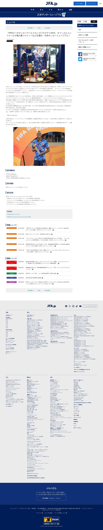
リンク (75, 425)
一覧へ (39, 28)
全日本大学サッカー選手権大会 (33, 335)
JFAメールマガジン (77, 427)
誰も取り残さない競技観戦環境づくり (57, 406)
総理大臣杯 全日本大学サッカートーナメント (36, 336)
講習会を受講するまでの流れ (33, 400)
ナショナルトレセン (54, 384)
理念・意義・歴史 (30, 408)
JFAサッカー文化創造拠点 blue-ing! (81, 369)
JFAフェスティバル (10, 397)
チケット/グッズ (92, 3)
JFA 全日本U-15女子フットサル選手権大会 (82, 357)
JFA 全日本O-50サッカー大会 (80, 341)
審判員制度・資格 (30, 385)
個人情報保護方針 (42, 508)
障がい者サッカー (9, 396)
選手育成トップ (53, 380)
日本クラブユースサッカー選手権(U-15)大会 (59, 336)
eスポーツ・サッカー (10, 349)
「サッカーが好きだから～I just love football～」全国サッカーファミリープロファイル (15, 400)
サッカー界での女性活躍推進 (56, 408)
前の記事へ (30, 28)
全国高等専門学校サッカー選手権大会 (34, 344)
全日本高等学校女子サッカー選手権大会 (82, 328)
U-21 (7, 321)
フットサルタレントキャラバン (56, 392)
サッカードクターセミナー (32, 428)
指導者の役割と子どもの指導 (33, 452)
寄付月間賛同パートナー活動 (56, 426)
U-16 (7, 326)
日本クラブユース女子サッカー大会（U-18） (83, 333)
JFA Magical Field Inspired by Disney (13, 384)
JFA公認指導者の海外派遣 (32, 417)
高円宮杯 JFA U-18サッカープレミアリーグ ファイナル (61, 316)
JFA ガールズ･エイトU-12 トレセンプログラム (59, 389)
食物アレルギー (30, 432)
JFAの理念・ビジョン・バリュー (51, 498)
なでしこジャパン (9, 331)
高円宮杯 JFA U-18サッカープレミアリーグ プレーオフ (61, 320)
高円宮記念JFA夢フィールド (55, 399)
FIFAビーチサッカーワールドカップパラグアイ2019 (19, 216)
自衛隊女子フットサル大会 (79, 352)
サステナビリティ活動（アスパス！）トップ (59, 404)
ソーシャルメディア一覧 (90, 306)
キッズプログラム (9, 392)
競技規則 (29, 389)
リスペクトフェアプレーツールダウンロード (36, 468)
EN (100, 4)
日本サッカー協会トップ (78, 380)
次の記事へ (47, 28)
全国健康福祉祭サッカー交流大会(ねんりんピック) (84, 346)
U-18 (7, 323)
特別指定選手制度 (53, 393)
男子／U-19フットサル (10, 341)
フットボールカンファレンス (33, 404)
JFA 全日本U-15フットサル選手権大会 (81, 356)
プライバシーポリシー (87, 508)
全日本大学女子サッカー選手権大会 (81, 320)
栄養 (28, 433)
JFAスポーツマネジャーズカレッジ (57, 416)
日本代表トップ (9, 315)
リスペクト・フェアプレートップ (33, 441)
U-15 (7, 327)
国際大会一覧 (29, 316)
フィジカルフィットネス (32, 415)
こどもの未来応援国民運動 (55, 415)
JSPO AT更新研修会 (31, 429)
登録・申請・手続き (78, 388)
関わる (61, 9)
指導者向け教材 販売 (31, 406)
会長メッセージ (77, 381)
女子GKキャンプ (53, 388)
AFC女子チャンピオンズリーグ (80, 334)
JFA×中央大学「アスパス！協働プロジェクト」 (59, 410)
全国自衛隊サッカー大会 (32, 332)
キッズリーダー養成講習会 (11, 393)
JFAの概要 (76, 382)
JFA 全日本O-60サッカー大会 (80, 343)
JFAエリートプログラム (55, 385)
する (51, 9)
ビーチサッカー (9, 346)
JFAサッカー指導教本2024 (32, 405)
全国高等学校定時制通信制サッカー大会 (58, 324)
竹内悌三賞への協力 (54, 413)
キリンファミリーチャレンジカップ (13, 388)
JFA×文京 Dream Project (78, 398)
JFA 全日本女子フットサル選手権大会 (81, 350)
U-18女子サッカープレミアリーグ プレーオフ (83, 324)
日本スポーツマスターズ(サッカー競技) (35, 333)
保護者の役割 (29, 453)
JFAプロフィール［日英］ (79, 400)
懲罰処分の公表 (30, 471)
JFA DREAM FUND (77, 399)
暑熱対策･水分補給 (31, 425)
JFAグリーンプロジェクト (55, 405)
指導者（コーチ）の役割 (32, 395)
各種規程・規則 (77, 387)
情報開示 (75, 389)
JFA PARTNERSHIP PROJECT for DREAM (35, 477)
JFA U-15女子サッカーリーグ (80, 327)
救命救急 (29, 426)
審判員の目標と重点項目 (32, 392)
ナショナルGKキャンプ (54, 387)
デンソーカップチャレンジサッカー (34, 339)
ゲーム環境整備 (53, 395)
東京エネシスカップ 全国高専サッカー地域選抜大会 (37, 346)
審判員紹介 (29, 387)
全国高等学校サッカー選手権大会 (57, 322)
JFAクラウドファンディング (32, 473)
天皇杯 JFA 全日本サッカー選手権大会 (34, 320)
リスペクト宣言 (30, 442)
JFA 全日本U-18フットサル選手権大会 (81, 355)
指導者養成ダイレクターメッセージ (34, 397)
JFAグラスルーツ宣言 (10, 381)
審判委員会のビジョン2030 (32, 381)
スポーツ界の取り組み (31, 459)
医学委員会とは (30, 437)
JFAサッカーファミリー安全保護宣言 (57, 409)
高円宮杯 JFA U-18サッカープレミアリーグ (59, 318)
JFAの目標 (76, 384)
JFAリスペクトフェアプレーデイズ (34, 460)
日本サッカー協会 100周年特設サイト (81, 395)
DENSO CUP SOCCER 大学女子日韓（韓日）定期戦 (37, 343)
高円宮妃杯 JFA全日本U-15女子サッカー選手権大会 (84, 326)
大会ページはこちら (12, 115)
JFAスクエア (8, 391)
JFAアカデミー (53, 396)
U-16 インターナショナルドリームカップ (58, 328)
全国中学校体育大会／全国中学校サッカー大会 (59, 333)
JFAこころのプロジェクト (55, 412)
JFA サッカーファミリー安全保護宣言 (34, 444)
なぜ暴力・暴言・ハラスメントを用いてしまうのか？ (37, 449)
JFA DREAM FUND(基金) (32, 475)
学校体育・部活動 (9, 395)
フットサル (76, 409)
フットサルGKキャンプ (54, 391)
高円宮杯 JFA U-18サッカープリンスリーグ (59, 319)
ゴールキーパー (30, 413)
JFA (51, 377)
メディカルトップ (30, 422)
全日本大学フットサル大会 (79, 353)
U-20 (7, 332)
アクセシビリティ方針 (24, 508)
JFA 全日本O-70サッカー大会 (80, 344)
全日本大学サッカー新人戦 (32, 337)
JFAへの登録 (79, 3)
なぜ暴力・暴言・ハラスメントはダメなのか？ (36, 451)
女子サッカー (76, 406)
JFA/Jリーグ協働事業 (54, 400)
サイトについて (14, 508)
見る (42, 9)
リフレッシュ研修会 (31, 402)
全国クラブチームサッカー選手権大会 (34, 328)
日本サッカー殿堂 (83, 35)
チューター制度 (30, 412)
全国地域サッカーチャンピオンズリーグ (35, 326)
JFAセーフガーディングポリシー (33, 445)
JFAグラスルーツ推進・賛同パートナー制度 (14, 402)
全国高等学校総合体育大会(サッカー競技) (58, 323)
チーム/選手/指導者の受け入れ (56, 435)
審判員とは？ (29, 382)
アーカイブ (39, 513)
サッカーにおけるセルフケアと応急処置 (35, 436)
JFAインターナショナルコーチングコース (35, 419)
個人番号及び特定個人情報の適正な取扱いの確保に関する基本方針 (64, 508)
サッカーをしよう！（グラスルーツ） (13, 380)
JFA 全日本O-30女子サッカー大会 (80, 318)
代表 (33, 9)
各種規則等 (76, 421)
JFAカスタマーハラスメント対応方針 (51, 510)
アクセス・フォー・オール (79, 396)
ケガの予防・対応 (30, 435)
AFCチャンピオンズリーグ (32, 321)
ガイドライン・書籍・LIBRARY (33, 439)
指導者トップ (29, 394)
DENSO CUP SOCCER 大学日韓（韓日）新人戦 (36, 342)
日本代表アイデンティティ (11, 351)
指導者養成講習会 (30, 401)
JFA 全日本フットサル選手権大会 (80, 349)
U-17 (7, 325)
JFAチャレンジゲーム (10, 386)
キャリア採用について (60, 513)
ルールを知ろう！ (77, 367)
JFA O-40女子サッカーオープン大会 (81, 319)
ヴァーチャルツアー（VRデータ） (85, 41)
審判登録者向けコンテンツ (32, 388)
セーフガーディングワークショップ (34, 466)
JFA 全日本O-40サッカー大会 (80, 340)
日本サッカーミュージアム (14, 214)
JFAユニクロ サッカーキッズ (11, 382)
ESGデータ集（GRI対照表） (79, 391)
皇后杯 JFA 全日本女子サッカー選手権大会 (82, 316)
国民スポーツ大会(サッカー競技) (33, 325)
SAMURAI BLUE (9, 318)
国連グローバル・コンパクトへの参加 (57, 424)
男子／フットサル (9, 339)
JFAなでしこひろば (10, 385)
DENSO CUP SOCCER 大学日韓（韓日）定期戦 (36, 340)
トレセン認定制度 (53, 382)
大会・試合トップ (30, 315)
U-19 (7, 322)
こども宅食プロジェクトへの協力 (56, 421)
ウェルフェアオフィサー (32, 462)
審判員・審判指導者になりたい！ (33, 384)
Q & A (75, 423)
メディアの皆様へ (48, 513)
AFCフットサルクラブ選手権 (79, 361)
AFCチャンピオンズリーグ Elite (33, 322)
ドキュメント (76, 413)
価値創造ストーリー (78, 392)
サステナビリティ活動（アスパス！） (81, 393)
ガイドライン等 (30, 420)
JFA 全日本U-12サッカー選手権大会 (57, 342)
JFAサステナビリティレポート (56, 423)
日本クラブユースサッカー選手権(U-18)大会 (59, 326)
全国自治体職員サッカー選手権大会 (34, 331)
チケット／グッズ (77, 417)
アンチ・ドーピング (31, 431)
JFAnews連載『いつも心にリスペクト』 (35, 455)
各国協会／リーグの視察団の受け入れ (57, 436)
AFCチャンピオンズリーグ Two (33, 324)
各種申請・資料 (30, 411)
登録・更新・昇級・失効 (32, 409)
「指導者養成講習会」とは (32, 398)
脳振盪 (28, 424)
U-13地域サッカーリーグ (55, 335)
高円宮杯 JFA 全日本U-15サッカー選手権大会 (59, 332)
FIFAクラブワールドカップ (32, 348)
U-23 (7, 320)
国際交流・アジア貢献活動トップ (56, 428)
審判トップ (29, 380)
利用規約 (34, 508)
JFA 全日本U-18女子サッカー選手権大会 (82, 323)
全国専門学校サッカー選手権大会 (33, 347)
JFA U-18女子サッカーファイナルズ (81, 322)
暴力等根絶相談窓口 (31, 470)
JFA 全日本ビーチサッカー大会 (80, 365)
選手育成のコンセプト (54, 381)
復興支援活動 (53, 420)
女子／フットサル (9, 342)
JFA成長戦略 (76, 385)
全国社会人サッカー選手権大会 (33, 329)
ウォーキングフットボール (11, 389)
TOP (79, 30)
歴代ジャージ (8, 353)
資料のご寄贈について (84, 47)
